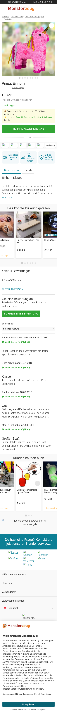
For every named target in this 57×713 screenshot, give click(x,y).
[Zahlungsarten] (28, 560)
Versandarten (9, 592)
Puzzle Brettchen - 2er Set (28, 241)
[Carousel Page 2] (25, 263)
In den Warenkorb (28, 129)
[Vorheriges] (5, 50)
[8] (37, 78)
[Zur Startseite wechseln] (21, 9)
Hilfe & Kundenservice (14, 574)
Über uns (7, 583)
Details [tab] (28, 170)
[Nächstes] (52, 50)
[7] (35, 78)
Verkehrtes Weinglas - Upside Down (27, 491)
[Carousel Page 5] (32, 263)
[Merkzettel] (44, 9)
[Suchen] (38, 9)
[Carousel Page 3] (27, 263)
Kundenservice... (38, 543)
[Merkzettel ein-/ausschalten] (51, 71)
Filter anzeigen (12, 289)
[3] (25, 78)
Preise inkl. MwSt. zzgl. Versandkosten (17, 100)
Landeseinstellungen (13, 600)
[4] (27, 78)
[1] (20, 78)
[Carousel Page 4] (30, 263)
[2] (22, 78)
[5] (30, 78)
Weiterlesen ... (9, 197)
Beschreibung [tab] (11, 170)
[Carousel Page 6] (35, 263)
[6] (32, 78)
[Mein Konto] (51, 9)
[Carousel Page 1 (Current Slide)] (22, 263)
